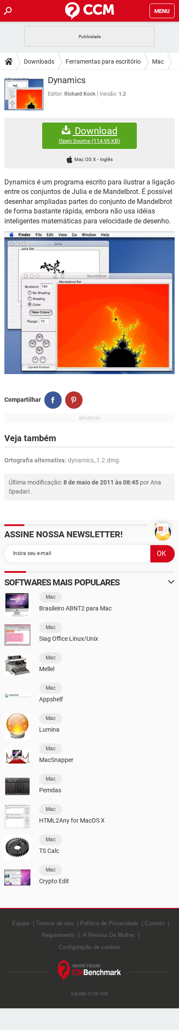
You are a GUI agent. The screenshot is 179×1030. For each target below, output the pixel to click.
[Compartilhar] (53, 400)
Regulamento (58, 935)
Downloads (39, 61)
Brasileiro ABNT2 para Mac (75, 608)
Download (89, 135)
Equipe (21, 923)
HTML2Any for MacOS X (72, 820)
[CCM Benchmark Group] (89, 971)
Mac (158, 61)
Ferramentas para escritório (103, 61)
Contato (154, 923)
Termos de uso (54, 923)
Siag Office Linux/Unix (68, 638)
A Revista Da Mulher (109, 935)
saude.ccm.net (89, 993)
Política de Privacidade (109, 923)
